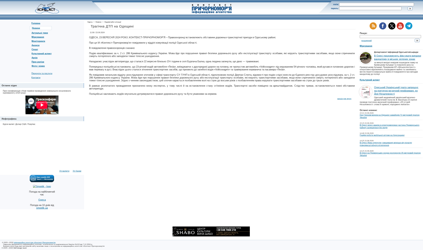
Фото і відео (38, 66)
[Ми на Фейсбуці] (382, 28)
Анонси (35, 45)
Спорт (35, 49)
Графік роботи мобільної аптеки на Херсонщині (382, 135)
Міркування (38, 37)
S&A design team (20, 248)
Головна (35, 23)
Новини (36, 28)
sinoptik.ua (42, 207)
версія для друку (344, 99)
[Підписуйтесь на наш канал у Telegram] (409, 28)
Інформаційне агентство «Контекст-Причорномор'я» (35, 242)
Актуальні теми (40, 33)
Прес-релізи (38, 62)
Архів (35, 57)
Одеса (90, 22)
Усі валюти (64, 171)
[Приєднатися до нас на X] (391, 28)
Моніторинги (38, 41)
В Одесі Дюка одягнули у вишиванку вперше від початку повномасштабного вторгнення (386, 144)
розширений (366, 41)
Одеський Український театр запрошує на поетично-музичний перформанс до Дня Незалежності (396, 90)
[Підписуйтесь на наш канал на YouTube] (400, 28)
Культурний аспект (42, 53)
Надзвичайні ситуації (112, 22)
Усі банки (77, 171)
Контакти (35, 77)
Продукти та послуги (41, 73)
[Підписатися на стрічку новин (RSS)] (373, 28)
